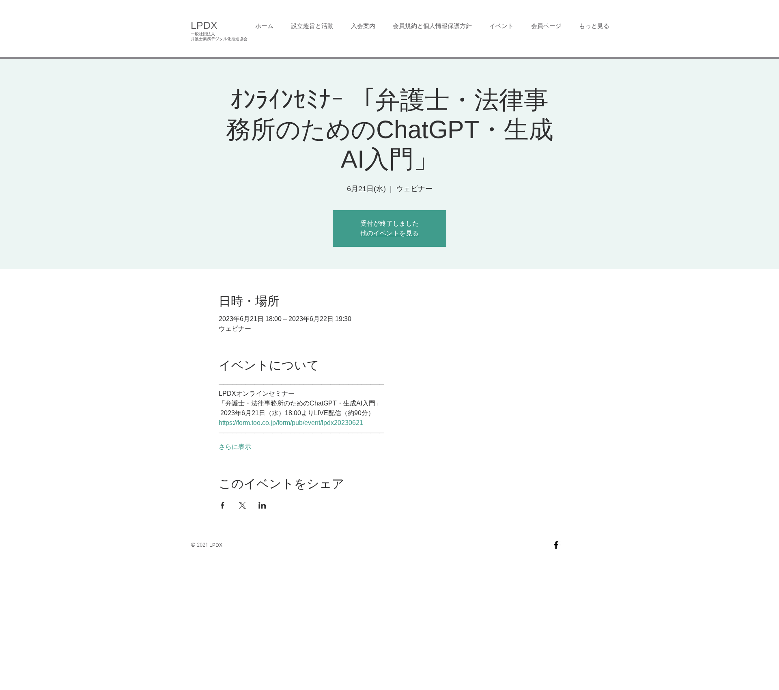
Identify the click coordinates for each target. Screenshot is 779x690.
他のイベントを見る (389, 233)
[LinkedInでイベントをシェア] (262, 505)
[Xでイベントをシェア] (242, 505)
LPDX (204, 25)
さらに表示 (235, 446)
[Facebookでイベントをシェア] (222, 505)
